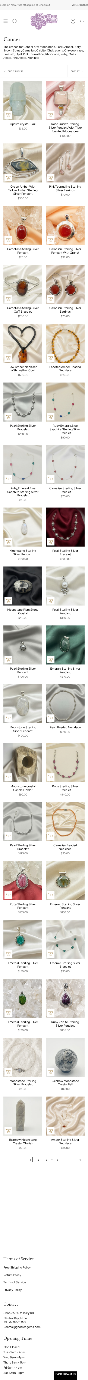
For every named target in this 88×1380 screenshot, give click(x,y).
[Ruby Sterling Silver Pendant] (22, 880)
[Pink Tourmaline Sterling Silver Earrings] (65, 162)
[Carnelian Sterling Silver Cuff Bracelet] (22, 284)
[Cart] (82, 21)
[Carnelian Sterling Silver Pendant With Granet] (65, 225)
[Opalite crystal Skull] (22, 100)
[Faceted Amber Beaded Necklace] (65, 343)
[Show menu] (5, 21)
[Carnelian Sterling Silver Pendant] (22, 225)
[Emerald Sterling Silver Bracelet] (65, 939)
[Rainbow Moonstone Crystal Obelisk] (22, 1116)
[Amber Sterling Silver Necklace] (65, 1116)
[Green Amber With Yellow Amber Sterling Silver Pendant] (22, 162)
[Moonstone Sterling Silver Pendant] (22, 527)
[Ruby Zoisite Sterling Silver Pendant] (65, 998)
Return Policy (12, 1275)
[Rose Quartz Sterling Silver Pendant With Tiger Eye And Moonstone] (65, 100)
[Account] (73, 21)
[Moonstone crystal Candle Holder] (22, 762)
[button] (14, 21)
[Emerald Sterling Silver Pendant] (65, 644)
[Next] (72, 1160)
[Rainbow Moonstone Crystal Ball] (65, 1057)
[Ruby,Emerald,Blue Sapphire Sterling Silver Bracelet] (65, 402)
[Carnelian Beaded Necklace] (65, 821)
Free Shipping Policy (17, 1267)
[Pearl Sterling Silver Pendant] (65, 586)
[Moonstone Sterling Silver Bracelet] (22, 1057)
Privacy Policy (12, 1290)
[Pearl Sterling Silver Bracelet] (22, 402)
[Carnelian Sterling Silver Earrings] (65, 284)
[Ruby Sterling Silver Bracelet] (65, 762)
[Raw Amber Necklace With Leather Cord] (22, 343)
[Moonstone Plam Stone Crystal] (22, 586)
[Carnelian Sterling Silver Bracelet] (65, 464)
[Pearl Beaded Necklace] (65, 703)
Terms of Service (14, 1282)
